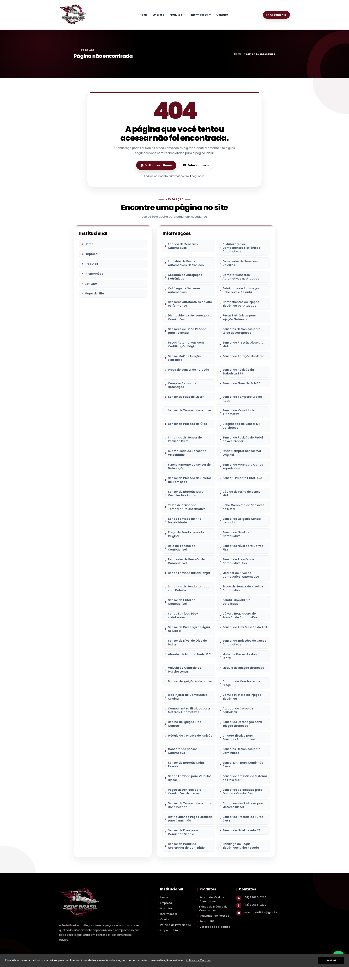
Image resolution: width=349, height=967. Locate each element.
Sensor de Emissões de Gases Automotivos (244, 642)
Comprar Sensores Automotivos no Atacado (240, 276)
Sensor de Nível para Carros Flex (242, 547)
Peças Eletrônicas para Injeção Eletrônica (239, 317)
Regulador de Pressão (214, 916)
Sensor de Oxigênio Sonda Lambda (241, 520)
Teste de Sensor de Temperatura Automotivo (186, 507)
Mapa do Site (94, 293)
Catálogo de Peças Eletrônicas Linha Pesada (240, 846)
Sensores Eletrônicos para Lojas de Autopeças (241, 331)
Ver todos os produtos (215, 927)
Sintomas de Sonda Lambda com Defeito (189, 588)
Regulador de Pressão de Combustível (186, 561)
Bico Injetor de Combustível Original (188, 696)
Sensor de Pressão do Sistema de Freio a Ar (244, 778)
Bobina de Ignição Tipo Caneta (184, 723)
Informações (199, 15)
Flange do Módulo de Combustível (213, 908)
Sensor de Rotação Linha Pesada (186, 764)
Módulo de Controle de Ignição (190, 735)
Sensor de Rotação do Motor (243, 356)
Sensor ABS (207, 921)
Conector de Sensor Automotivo (182, 751)
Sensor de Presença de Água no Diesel (189, 629)
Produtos (175, 15)
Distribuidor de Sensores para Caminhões (189, 317)
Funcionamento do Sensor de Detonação (189, 466)
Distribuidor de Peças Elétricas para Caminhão (190, 818)
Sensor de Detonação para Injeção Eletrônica (242, 723)
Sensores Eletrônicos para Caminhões (241, 751)
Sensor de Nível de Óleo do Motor (187, 642)
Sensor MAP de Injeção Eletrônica (184, 358)
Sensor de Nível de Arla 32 (241, 830)
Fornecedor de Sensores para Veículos (244, 263)
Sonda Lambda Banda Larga (189, 573)
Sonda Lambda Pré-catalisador (237, 602)
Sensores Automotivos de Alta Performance (190, 304)
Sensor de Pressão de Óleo (187, 424)
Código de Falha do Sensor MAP (242, 493)
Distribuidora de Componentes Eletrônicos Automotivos (241, 248)
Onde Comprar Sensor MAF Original (242, 452)
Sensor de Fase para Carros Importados (242, 466)
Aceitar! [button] (331, 960)
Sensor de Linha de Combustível (181, 602)
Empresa (158, 15)
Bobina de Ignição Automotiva (190, 681)
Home (144, 15)
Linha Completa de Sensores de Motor (243, 507)
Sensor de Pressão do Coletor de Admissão (189, 480)
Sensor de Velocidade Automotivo (238, 412)
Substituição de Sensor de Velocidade (187, 452)
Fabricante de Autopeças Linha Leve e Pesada (241, 290)
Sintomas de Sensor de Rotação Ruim (185, 439)
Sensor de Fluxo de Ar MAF (241, 383)
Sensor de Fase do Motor (186, 397)
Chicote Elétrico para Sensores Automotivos (238, 737)
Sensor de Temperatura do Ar (189, 410)
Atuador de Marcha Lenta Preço (241, 683)
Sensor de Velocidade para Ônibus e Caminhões (242, 791)
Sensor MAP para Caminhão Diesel (242, 764)
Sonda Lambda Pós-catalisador (183, 615)
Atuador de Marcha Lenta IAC (189, 654)
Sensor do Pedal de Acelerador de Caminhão (186, 846)
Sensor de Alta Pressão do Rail (244, 627)
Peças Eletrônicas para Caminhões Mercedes (185, 791)
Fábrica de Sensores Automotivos (183, 246)
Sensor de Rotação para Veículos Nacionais (185, 493)
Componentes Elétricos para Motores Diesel (243, 805)
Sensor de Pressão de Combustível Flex (238, 561)
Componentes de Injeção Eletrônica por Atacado (240, 304)
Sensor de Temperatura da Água (242, 398)
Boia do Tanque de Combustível (181, 547)
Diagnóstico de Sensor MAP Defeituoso (242, 425)
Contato (222, 15)
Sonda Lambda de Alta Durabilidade (185, 520)
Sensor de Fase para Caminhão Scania (183, 832)
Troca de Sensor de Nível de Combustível (242, 588)
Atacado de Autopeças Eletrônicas (185, 276)
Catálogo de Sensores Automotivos (184, 290)
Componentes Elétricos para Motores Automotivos (189, 710)
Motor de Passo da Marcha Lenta (242, 656)
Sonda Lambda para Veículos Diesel (189, 778)
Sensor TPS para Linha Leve (242, 478)
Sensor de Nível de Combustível (235, 534)
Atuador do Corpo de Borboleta (237, 710)
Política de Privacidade (175, 925)
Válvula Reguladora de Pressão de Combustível (240, 615)
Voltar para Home (158, 165)
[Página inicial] (72, 14)
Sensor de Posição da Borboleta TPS (238, 371)
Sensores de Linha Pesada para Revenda (187, 331)
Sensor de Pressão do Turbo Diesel (242, 818)
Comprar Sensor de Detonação (182, 385)
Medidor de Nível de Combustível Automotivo (240, 575)
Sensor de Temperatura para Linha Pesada (189, 805)
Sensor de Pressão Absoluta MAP (243, 344)
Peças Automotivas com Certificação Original (186, 344)
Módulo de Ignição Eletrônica (243, 668)
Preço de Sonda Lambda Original (186, 534)
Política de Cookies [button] (198, 960)
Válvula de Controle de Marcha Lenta (184, 669)
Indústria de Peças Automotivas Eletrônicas (186, 263)
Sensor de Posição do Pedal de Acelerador (242, 439)
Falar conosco (197, 165)
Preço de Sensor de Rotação (188, 370)
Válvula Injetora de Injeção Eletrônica (241, 696)
